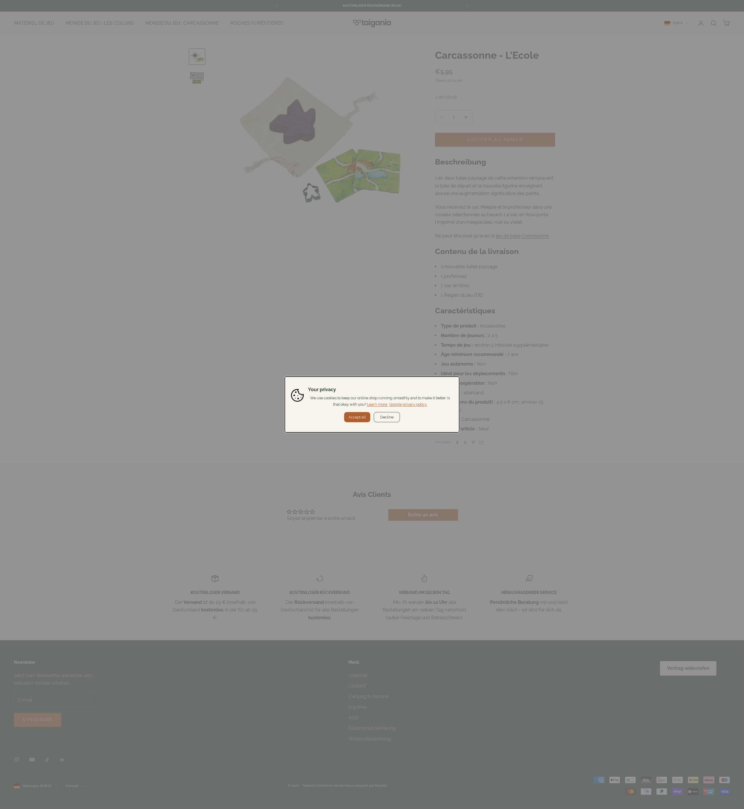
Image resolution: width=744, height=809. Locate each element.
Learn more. (377, 404)
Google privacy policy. (408, 404)
